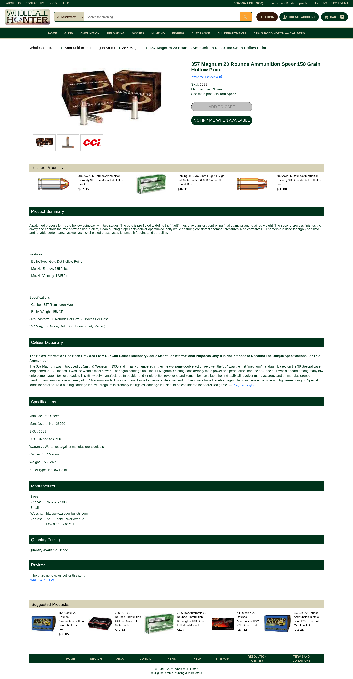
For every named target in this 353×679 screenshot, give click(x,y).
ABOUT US (13, 3)
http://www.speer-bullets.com (67, 513)
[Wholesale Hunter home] (27, 17)
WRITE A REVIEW (42, 580)
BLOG (53, 3)
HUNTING (158, 33)
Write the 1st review (205, 77)
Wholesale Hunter (44, 48)
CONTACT (146, 658)
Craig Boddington (244, 385)
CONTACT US (35, 3)
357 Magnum (133, 48)
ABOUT (121, 658)
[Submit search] (246, 16)
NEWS (172, 658)
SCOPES (138, 33)
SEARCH (96, 658)
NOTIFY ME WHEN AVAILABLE (222, 120)
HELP (65, 3)
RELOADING (116, 33)
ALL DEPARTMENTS (231, 33)
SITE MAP (222, 658)
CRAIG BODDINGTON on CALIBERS (279, 33)
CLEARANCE (201, 33)
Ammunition (74, 48)
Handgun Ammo (103, 48)
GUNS (68, 33)
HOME (52, 33)
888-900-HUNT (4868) (248, 3)
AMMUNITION (90, 33)
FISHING (178, 33)
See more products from (213, 94)
